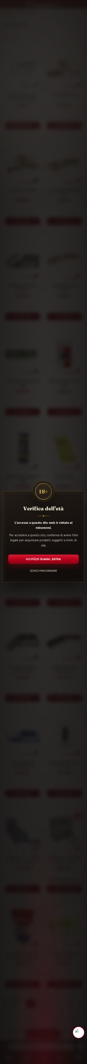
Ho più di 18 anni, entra (43, 559)
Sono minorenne (43, 570)
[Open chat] (78, 1032)
